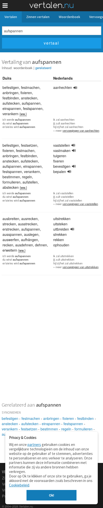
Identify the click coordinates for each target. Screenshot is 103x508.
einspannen (51, 423)
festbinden (85, 418)
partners (34, 444)
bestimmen (49, 428)
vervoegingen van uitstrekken (80, 267)
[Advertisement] (51, 342)
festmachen (31, 418)
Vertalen (10, 17)
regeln (66, 428)
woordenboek (23, 67)
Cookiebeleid (19, 485)
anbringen (51, 418)
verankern (10, 428)
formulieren (83, 428)
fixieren (68, 418)
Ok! (51, 495)
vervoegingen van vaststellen (80, 204)
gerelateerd (43, 67)
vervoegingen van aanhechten (80, 130)
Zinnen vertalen (38, 17)
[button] (5, 5)
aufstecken (29, 423)
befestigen (10, 418)
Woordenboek (69, 17)
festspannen (73, 423)
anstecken (10, 423)
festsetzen (29, 428)
